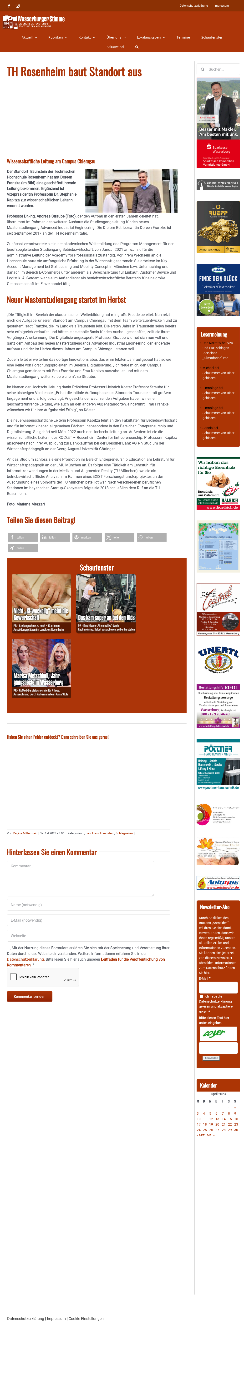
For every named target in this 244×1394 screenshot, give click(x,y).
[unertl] (218, 649)
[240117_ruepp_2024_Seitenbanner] (218, 203)
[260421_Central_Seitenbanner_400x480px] (218, 586)
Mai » (211, 1135)
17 (199, 1124)
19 (211, 1124)
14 (224, 1119)
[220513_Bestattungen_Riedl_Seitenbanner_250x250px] (218, 687)
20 (217, 1124)
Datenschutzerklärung (215, 1001)
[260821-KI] (41, 576)
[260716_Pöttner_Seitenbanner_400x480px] (218, 741)
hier (206, 973)
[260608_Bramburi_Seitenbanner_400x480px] (218, 523)
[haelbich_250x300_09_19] (218, 460)
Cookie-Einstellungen (86, 1318)
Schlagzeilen (124, 833)
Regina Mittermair (25, 833)
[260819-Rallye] (106, 576)
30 (236, 1130)
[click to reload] (218, 1033)
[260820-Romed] (41, 641)
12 (211, 1119)
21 (224, 1124)
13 (217, 1119)
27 (217, 1130)
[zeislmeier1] (218, 878)
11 (205, 1119)
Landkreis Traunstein (100, 833)
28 (224, 1130)
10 (199, 1119)
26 (211, 1130)
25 (205, 1130)
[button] (137, 47)
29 (230, 1130)
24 (199, 1130)
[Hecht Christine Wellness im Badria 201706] (218, 839)
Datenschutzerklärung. (26, 959)
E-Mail (204, 978)
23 (236, 1124)
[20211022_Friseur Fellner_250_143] (218, 804)
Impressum (56, 1318)
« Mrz (201, 1135)
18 (205, 1124)
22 (230, 1124)
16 (236, 1119)
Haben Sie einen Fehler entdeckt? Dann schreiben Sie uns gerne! (58, 737)
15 (230, 1119)
